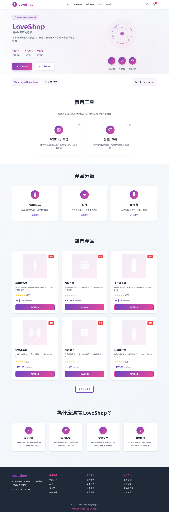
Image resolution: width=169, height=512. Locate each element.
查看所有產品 (84, 389)
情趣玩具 (90, 4)
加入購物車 (35, 307)
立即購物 (24, 66)
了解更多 (46, 66)
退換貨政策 (128, 488)
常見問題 (90, 492)
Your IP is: (21, 489)
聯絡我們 (90, 483)
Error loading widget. (145, 81)
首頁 (68, 4)
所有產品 (78, 4)
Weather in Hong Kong (26, 82)
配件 (100, 4)
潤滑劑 (109, 4)
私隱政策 (128, 483)
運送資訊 (90, 488)
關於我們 (90, 479)
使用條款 (128, 479)
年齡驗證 (128, 492)
